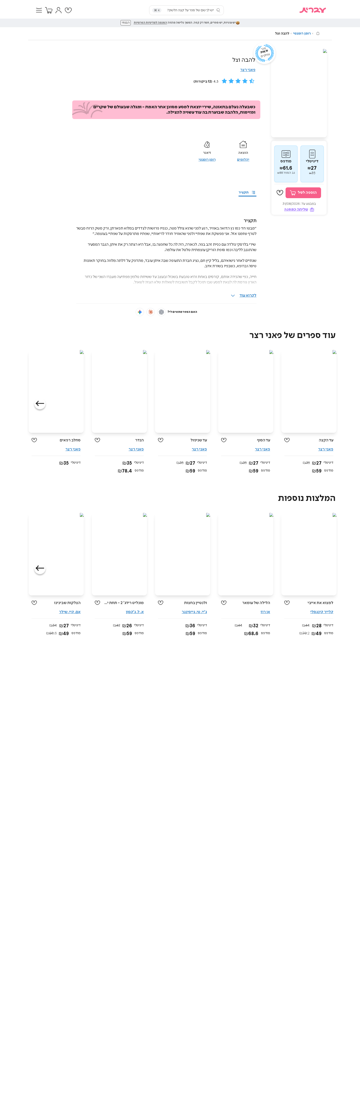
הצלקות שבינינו (67, 603)
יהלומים (243, 160)
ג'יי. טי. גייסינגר (194, 612)
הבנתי (126, 22)
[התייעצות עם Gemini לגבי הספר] (140, 312)
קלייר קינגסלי (321, 612)
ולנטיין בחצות (195, 603)
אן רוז (265, 612)
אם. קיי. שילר (70, 612)
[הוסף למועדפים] (280, 192)
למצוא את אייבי (320, 603)
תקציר (244, 192)
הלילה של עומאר (256, 603)
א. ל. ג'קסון (135, 612)
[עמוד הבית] (318, 33)
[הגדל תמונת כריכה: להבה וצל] (299, 93)
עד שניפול (199, 440)
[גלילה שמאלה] (40, 403)
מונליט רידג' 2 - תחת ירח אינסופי (124, 603)
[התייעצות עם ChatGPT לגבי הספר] (161, 312)
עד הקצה (326, 440)
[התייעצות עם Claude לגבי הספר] (150, 312)
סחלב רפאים (70, 440)
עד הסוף (263, 440)
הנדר (139, 440)
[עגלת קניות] (49, 10)
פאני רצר (247, 70)
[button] (39, 10)
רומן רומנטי (302, 34)
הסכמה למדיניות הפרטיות (150, 22)
